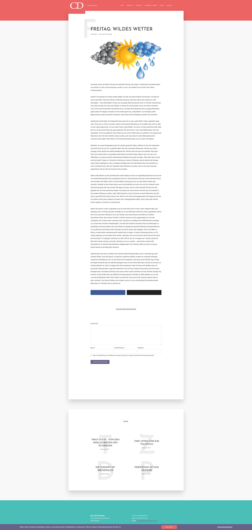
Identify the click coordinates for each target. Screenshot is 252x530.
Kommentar (94, 323)
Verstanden (169, 527)
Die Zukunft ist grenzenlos (105, 469)
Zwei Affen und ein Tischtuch (146, 442)
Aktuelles (139, 5)
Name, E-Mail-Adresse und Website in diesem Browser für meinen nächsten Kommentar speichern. (123, 355)
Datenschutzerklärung (224, 527)
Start (122, 5)
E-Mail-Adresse (119, 347)
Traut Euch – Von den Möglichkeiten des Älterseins (105, 443)
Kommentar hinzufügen (105, 34)
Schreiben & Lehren (151, 5)
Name (93, 347)
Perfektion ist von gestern (147, 469)
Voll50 (162, 5)
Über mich (130, 5)
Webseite (141, 347)
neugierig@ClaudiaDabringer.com (147, 521)
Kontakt (169, 5)
